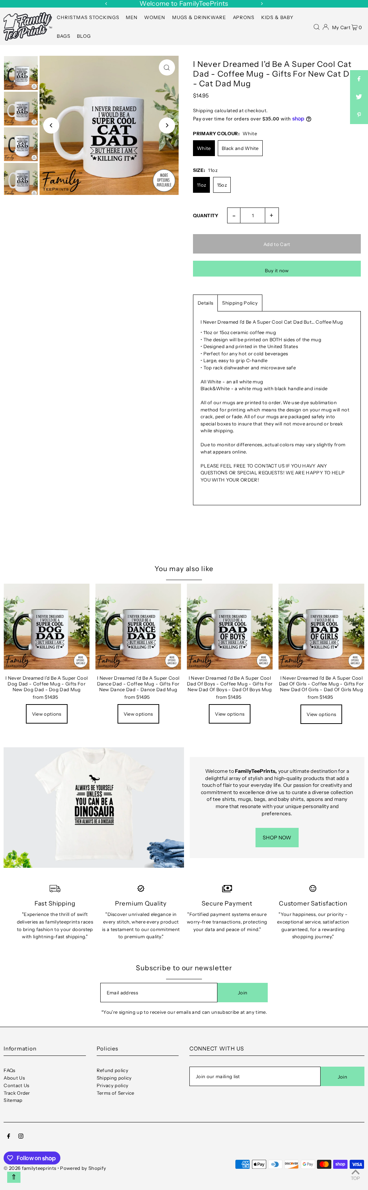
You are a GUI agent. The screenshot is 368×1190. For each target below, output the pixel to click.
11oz (201, 185)
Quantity (205, 215)
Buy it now (277, 270)
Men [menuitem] (132, 17)
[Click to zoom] (167, 67)
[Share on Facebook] (359, 79)
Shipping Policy (240, 303)
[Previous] (106, 3)
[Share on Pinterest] (359, 115)
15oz (222, 185)
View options (46, 714)
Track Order (17, 1093)
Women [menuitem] (154, 17)
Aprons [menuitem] (244, 17)
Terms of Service (115, 1093)
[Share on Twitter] (359, 97)
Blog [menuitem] (84, 36)
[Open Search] (317, 26)
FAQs (9, 1070)
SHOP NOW (277, 837)
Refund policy (112, 1070)
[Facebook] (8, 1137)
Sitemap (13, 1100)
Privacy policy (113, 1085)
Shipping (203, 110)
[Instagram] (20, 1137)
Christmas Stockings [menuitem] (88, 17)
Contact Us (16, 1085)
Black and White (240, 148)
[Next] (261, 3)
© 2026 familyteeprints (30, 1168)
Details (205, 303)
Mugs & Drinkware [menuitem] (199, 17)
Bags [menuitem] (63, 36)
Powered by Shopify (83, 1168)
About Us (14, 1078)
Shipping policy (114, 1078)
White (204, 148)
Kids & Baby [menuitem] (277, 17)
